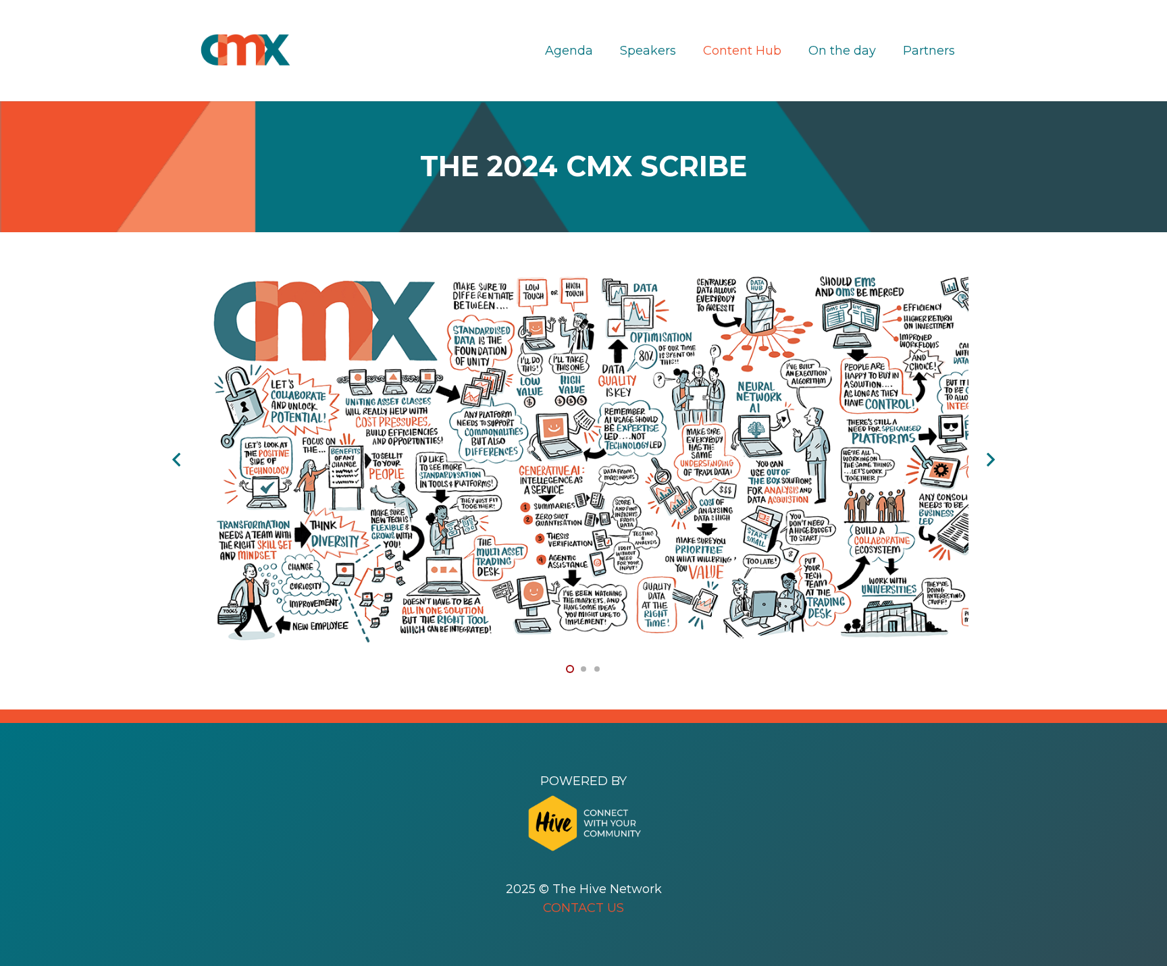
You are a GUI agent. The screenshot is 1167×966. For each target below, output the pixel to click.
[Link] (245, 51)
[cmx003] (840, 278)
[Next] (989, 459)
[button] (570, 669)
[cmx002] (583, 278)
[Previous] (177, 459)
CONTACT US (583, 908)
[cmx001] (327, 278)
